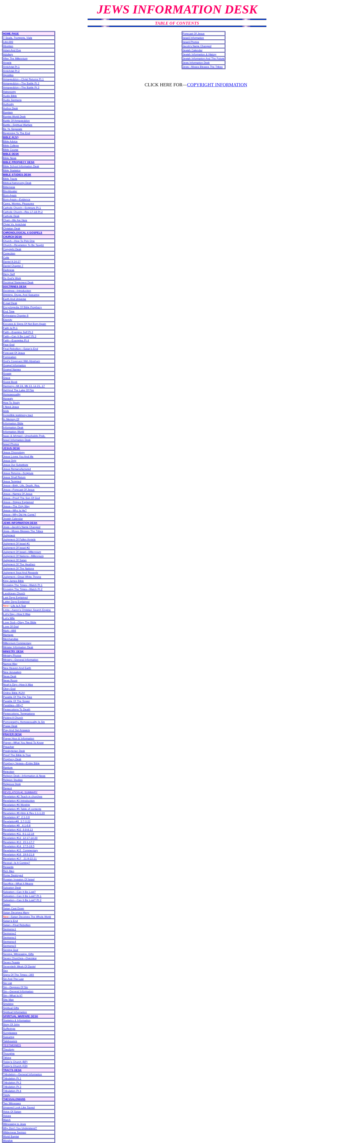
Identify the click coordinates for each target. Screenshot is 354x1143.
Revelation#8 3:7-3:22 (17, 821)
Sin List (7, 983)
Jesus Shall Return (14, 477)
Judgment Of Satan (15, 560)
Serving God (10, 949)
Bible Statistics (11, 170)
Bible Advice (10, 141)
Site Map (8, 999)
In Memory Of (11, 419)
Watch (7, 1119)
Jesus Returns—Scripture (18, 473)
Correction (9, 253)
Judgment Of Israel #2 (16, 547)
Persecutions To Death (16, 709)
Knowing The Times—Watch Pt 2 (23, 589)
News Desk (9, 676)
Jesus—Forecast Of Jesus (18, 489)
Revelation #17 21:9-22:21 (20, 858)
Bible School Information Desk (21, 166)
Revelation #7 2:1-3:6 (16, 817)
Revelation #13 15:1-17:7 (18, 842)
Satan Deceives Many (16, 912)
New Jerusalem (12, 672)
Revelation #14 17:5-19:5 (18, 846)
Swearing (8, 1036)
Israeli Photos (191, 41)
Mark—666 (9, 630)
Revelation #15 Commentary (20, 850)
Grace (6, 377)
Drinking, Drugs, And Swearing (21, 294)
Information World (13, 431)
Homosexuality (11, 394)
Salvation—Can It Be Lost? (19, 891)
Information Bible (13, 423)
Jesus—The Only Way (16, 506)
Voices (7, 1115)
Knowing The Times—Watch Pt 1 (23, 585)
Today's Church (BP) (15, 1061)
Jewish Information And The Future (203, 58)
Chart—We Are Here (15, 220)
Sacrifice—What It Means (18, 883)
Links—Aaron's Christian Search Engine (27, 609)
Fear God (9, 344)
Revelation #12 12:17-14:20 (20, 837)
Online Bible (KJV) (14, 692)
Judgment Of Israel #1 (16, 543)
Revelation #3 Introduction (19, 800)
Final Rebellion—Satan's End (20, 348)
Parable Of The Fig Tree (17, 696)
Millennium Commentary (17, 643)
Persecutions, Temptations (19, 713)
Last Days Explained (15, 597)
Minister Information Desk (18, 647)
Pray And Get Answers (16, 730)
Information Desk (13, 427)
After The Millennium (15, 58)
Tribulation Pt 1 (12, 1078)
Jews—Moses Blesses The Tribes (23, 531)
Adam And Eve (12, 50)
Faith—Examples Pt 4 (16, 340)
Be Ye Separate (12, 128)
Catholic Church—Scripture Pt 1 (22, 207)
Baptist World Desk (14, 116)
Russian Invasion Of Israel (18, 879)
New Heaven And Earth (17, 667)
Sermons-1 (9, 929)
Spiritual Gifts (11, 1007)
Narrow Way (10, 663)
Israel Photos (11, 444)
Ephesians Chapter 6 (16, 315)
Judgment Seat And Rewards (20, 572)
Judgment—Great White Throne (22, 576)
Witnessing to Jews (14, 1124)
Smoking (8, 1003)
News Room (10, 680)
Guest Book (10, 381)
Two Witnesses (12, 1103)
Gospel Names (12, 369)
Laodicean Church (14, 593)
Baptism (8, 112)
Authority (8, 104)
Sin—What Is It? (13, 995)
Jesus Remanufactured (17, 468)
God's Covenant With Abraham (21, 361)
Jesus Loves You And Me (18, 456)
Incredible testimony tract (18, 415)
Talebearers (10, 1041)
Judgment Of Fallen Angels (19, 539)
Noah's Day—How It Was (18, 684)
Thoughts (9, 1053)
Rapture (8, 767)
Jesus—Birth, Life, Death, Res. (21, 485)
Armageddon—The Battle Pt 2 (21, 83)
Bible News (9, 158)
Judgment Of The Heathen (19, 564)
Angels (7, 62)
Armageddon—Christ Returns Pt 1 (23, 79)
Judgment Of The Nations (18, 568)
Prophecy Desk (12, 759)
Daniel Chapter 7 (13, 265)
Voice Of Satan (12, 1111)
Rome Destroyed (13, 875)
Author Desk (10, 108)
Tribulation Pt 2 (12, 1082)
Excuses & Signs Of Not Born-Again (24, 323)
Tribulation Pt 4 (12, 1090)
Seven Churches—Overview (20, 958)
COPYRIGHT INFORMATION (217, 84)
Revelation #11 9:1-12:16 (18, 833)
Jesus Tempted (12, 481)
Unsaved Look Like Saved (19, 1107)
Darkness (8, 269)
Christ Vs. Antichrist (14, 224)
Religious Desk (12, 784)
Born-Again (10, 195)
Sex (5, 970)
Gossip (7, 373)
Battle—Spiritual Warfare (17, 124)
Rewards (8, 866)
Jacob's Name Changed (197, 46)
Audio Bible (10, 95)
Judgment (9, 535)
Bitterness (9, 187)
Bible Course (10, 149)
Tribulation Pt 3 (12, 1086)
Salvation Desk (12, 887)
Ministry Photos (12, 655)
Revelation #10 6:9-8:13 (18, 829)
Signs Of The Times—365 (18, 974)
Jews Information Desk (196, 62)
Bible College (11, 145)
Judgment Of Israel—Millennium (22, 551)
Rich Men (8, 871)
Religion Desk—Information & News (24, 775)
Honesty (8, 398)
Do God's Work (12, 278)
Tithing (7, 1057)
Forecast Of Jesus (14, 352)
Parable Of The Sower (16, 701)
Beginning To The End (16, 133)
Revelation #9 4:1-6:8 (17, 825)
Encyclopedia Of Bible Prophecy (22, 307)
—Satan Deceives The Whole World (27, 916)
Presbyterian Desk (14, 750)
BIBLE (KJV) (10, 137)
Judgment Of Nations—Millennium (23, 556)
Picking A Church (13, 717)
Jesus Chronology (14, 452)
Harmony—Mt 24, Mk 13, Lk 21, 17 (24, 386)
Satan (6, 904)
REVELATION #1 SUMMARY (20, 792)
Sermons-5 (9, 945)
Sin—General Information (18, 991)
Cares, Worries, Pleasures (18, 203)
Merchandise (10, 638)
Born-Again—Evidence (16, 199)
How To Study (11, 402)
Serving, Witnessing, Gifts (18, 954)
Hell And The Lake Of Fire (18, 390)
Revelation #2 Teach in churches (22, 796)
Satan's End (10, 920)
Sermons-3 (9, 937)
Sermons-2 (9, 933)
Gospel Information (14, 365)
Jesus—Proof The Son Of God (21, 497)
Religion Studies (13, 779)
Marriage (8, 634)
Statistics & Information (17, 1020)
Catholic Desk (11, 216)
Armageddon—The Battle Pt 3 (21, 87)
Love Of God (11, 626)
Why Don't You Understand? (20, 1128)
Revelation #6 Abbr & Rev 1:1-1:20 (24, 813)
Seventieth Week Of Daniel (19, 966)
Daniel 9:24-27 (12, 261)
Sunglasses (10, 1032)
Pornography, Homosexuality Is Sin (24, 721)
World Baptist (11, 1136)
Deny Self (9, 274)
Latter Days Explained (16, 601)
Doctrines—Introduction (17, 290)
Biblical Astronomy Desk (17, 182)
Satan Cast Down (13, 908)
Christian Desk (11, 228)
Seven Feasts (11, 962)
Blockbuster (10, 191)
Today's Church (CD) (15, 1065)
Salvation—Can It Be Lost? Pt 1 (22, 895)
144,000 (8, 41)
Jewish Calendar (13, 518)
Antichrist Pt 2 (11, 70)
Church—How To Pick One (19, 240)
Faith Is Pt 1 (10, 327)
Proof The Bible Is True (17, 755)
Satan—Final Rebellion (17, 925)
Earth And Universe (14, 298)
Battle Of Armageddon (16, 120)
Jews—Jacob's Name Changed (21, 527)
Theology (8, 1049)
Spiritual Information (15, 1012)
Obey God (9, 688)
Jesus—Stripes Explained (18, 502)
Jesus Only (9, 460)
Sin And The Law (13, 978)
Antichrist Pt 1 (11, 66)
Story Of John (11, 1024)
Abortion (8, 46)
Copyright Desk (12, 249)
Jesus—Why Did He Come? (19, 514)
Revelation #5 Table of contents (22, 808)
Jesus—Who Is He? (15, 510)
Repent (7, 788)
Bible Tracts (10, 178)
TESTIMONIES (12, 1045)
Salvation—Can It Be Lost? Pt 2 (22, 900)
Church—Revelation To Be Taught (23, 245)
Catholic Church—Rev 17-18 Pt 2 (23, 211)
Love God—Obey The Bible (19, 622)
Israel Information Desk (17, 439)
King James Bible (13, 580)
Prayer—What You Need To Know (23, 742)
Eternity (7, 319)
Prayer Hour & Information (18, 738)
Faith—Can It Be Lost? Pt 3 (19, 336)
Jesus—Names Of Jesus (17, 493)
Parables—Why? (13, 705)
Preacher (8, 746)
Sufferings (9, 1028)
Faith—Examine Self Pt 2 (18, 332)
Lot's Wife (9, 618)
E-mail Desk (10, 303)
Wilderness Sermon (14, 1132)
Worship (8, 1140)
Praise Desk (10, 726)
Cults (6, 257)
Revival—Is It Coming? (16, 862)
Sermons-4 (9, 941)
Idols (6, 410)
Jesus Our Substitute (15, 464)
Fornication (9, 357)
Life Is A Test (18, 605)
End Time (9, 311)
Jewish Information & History (199, 54)
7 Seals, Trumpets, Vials (17, 37)
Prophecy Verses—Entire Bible (21, 763)
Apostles (8, 75)
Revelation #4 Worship (16, 804)
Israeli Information (193, 37)
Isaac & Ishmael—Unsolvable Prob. (24, 435)
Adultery (8, 54)
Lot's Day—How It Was (16, 614)
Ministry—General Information (20, 659)
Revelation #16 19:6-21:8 (18, 854)
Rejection (8, 771)
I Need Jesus (11, 406)
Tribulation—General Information (22, 1074)
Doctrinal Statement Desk (18, 282)
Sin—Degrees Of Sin (15, 987)
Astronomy (9, 91)
